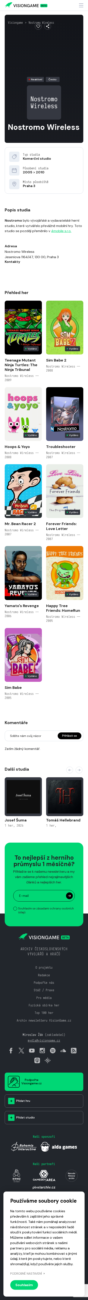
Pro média (44, 998)
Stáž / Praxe (44, 990)
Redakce (44, 975)
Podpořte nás (44, 983)
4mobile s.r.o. (61, 231)
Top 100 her (44, 1013)
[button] (69, 770)
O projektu (44, 967)
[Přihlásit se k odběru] (69, 895)
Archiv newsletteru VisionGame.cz (44, 1020)
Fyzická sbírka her (44, 1005)
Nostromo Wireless (41, 23)
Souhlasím (24, 1285)
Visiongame (15, 23)
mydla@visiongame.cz (44, 1040)
